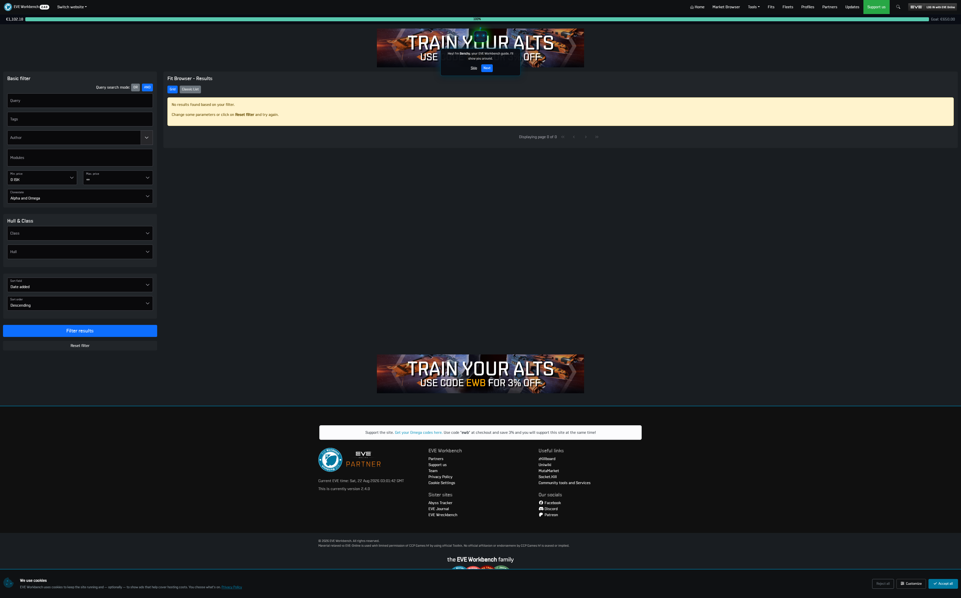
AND (147, 87)
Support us (437, 465)
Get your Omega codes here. (419, 433)
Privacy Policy (231, 587)
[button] (26, 7)
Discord (551, 509)
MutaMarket (549, 471)
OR (135, 87)
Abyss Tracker (440, 503)
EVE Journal (438, 509)
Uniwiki (545, 465)
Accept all (945, 583)
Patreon (551, 515)
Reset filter (80, 346)
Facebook (552, 503)
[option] (80, 159)
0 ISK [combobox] (15, 180)
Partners (435, 459)
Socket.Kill (548, 477)
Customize (913, 583)
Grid (172, 89)
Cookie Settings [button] (441, 483)
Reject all (883, 583)
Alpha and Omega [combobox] (25, 198)
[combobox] (74, 137)
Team (432, 471)
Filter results (80, 330)
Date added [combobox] (20, 287)
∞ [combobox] (88, 180)
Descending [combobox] (21, 305)
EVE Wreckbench (442, 515)
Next (487, 68)
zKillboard (547, 459)
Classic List (190, 89)
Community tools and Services (565, 483)
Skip (474, 68)
